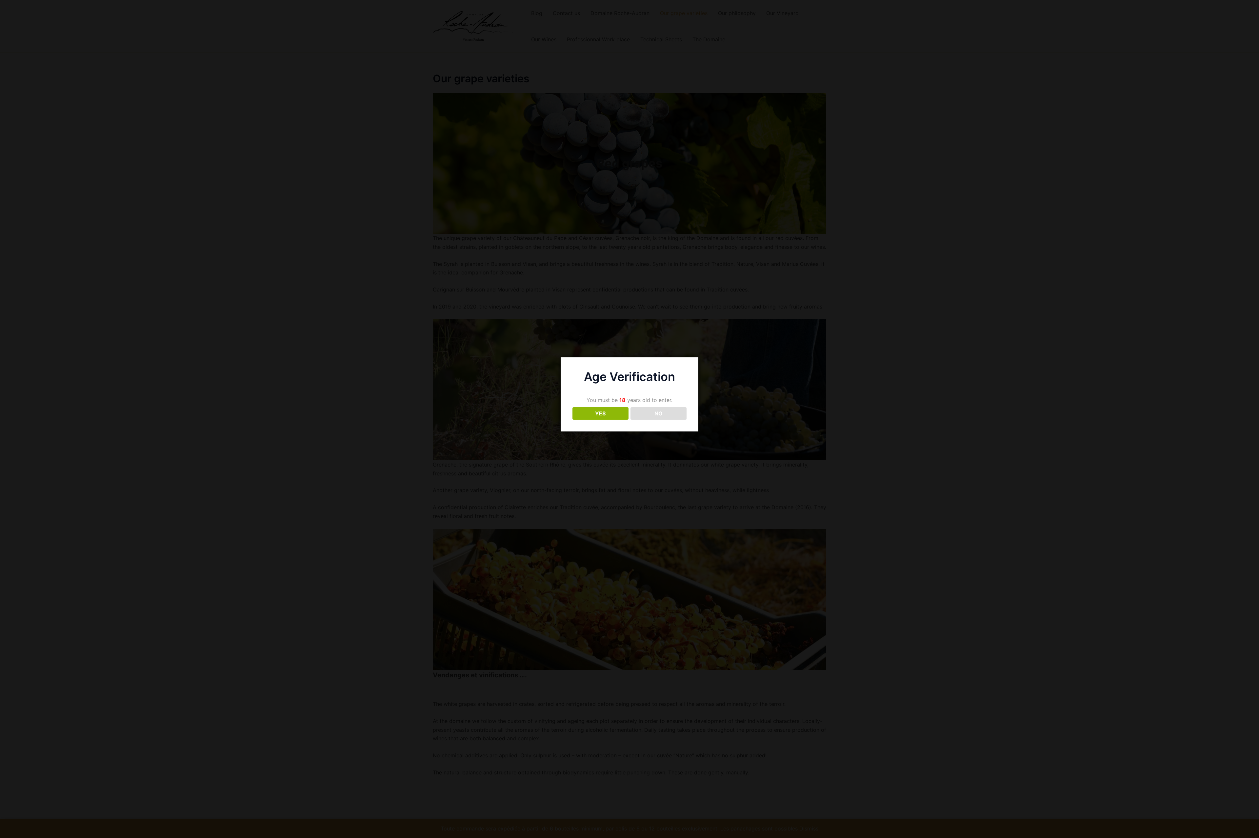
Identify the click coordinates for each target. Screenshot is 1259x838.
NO (658, 413)
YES (600, 413)
